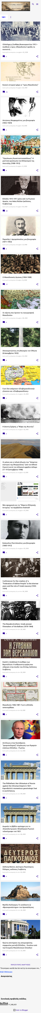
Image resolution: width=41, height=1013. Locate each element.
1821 (3, 17)
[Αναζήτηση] (33, 4)
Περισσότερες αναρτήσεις (20, 965)
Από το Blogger (22, 1010)
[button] (37, 56)
